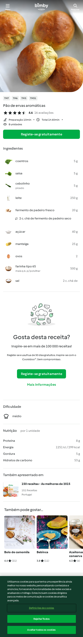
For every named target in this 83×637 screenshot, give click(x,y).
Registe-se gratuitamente (41, 134)
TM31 (33, 98)
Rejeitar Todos (41, 618)
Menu (7, 9)
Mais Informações (41, 384)
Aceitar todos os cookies (41, 629)
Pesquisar (75, 9)
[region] (41, 606)
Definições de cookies (41, 608)
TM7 (6, 98)
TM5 (23, 98)
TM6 (15, 98)
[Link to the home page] (41, 7)
